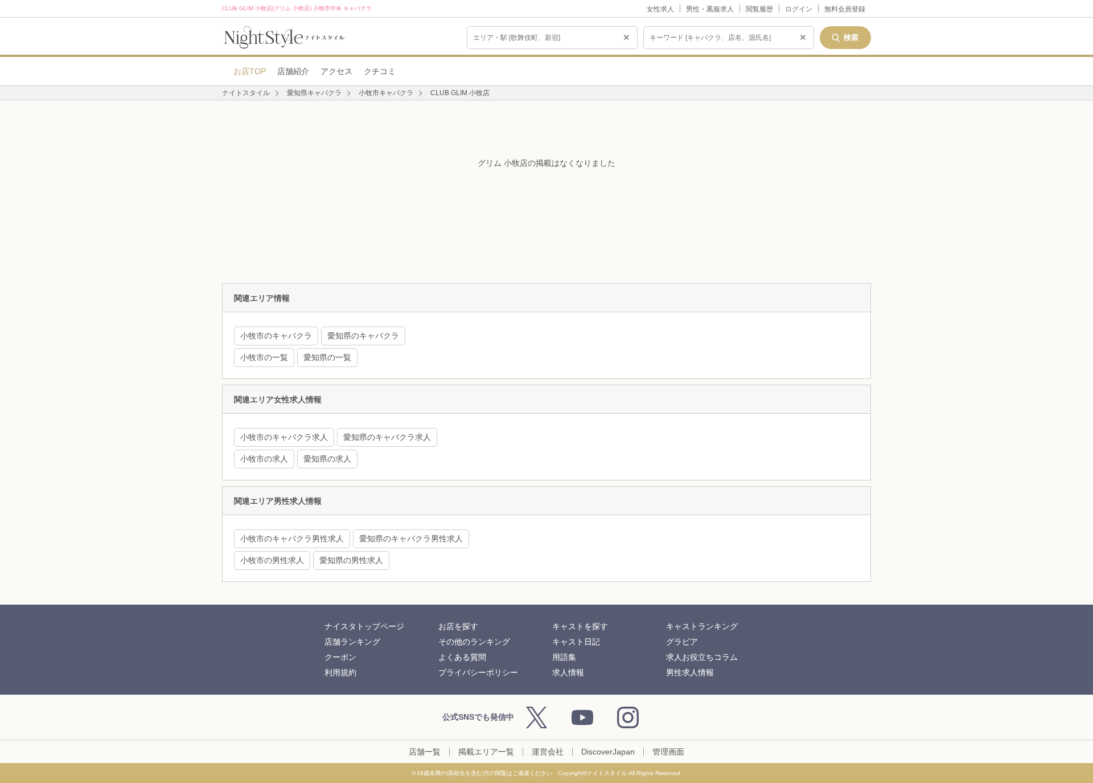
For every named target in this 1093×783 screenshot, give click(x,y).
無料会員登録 (844, 9)
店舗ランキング (352, 641)
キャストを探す (580, 626)
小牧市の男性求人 (272, 560)
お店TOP (249, 71)
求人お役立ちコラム (702, 657)
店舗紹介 (293, 71)
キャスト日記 (576, 641)
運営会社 (548, 752)
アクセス (336, 71)
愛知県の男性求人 (351, 560)
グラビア (682, 641)
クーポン (340, 657)
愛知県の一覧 (327, 357)
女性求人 (660, 9)
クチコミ (380, 71)
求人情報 (568, 672)
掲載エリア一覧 (486, 752)
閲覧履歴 (759, 9)
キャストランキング (702, 626)
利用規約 (340, 672)
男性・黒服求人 (710, 9)
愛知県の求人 (327, 458)
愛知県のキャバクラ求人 (387, 437)
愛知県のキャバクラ (363, 335)
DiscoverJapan (608, 752)
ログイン (798, 9)
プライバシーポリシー (478, 672)
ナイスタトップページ (364, 626)
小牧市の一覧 (264, 357)
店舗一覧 (425, 752)
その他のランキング (474, 641)
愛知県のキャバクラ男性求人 (411, 538)
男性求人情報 (690, 672)
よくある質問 (462, 657)
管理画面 (668, 752)
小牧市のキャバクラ (276, 335)
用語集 (564, 657)
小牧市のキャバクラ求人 (284, 437)
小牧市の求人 (264, 458)
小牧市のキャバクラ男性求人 (292, 538)
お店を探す (458, 626)
